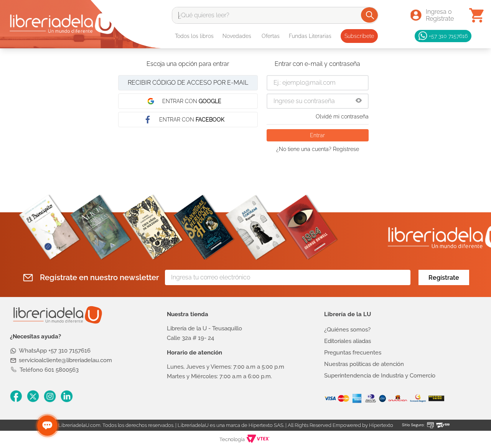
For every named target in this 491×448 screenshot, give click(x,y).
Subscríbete (359, 36)
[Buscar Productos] (370, 15)
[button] (359, 101)
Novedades (236, 36)
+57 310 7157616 (448, 36)
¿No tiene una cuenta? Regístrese (317, 149)
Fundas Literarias (310, 36)
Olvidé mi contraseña (342, 116)
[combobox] (275, 15)
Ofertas (271, 36)
